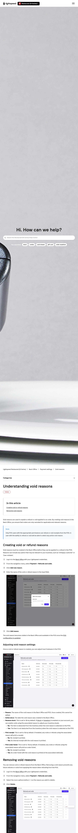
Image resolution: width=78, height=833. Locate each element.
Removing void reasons (14, 511)
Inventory (47, 720)
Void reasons (59, 469)
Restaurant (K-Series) (29, 3)
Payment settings (46, 469)
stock (25, 244)
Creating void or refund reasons (17, 507)
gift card (50, 244)
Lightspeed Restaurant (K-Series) (14, 469)
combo (32, 244)
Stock (39, 720)
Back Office (33, 469)
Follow (7, 492)
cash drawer (41, 244)
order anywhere (61, 244)
